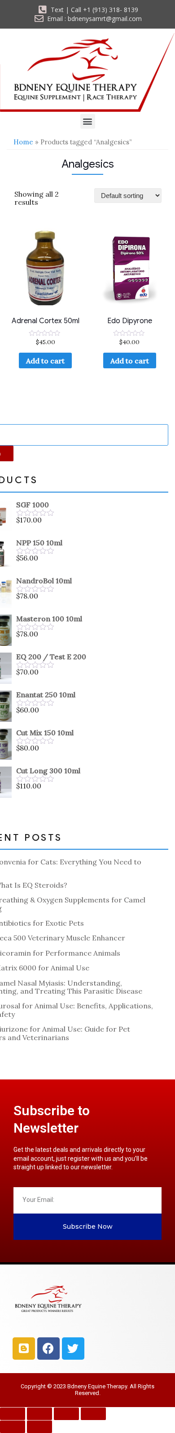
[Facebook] (48, 1348)
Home (23, 142)
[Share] (66, 1414)
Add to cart (45, 360)
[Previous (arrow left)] (12, 1426)
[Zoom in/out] (12, 1414)
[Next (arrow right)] (39, 1426)
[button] (87, 121)
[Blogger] (24, 1348)
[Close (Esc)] (93, 1414)
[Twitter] (73, 1348)
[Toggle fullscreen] (39, 1414)
